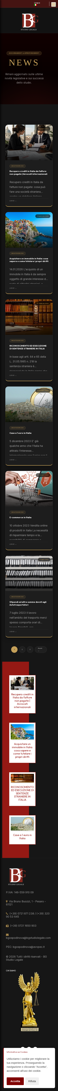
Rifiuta (32, 1081)
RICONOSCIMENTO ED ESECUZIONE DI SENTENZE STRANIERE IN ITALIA (22, 793)
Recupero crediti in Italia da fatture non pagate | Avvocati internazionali (22, 701)
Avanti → (40, 649)
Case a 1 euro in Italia (22, 836)
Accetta (15, 1081)
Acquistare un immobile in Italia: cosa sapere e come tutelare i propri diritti (22, 750)
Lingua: (37, 3)
